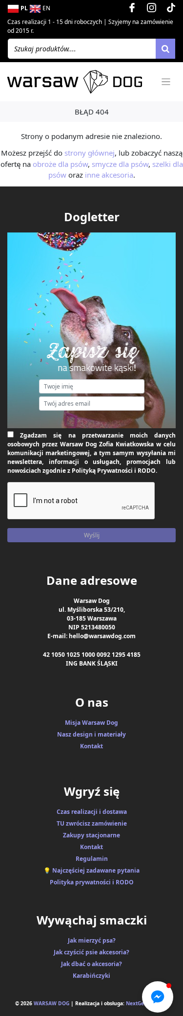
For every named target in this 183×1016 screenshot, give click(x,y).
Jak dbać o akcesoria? (91, 964)
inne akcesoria (109, 175)
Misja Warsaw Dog (91, 722)
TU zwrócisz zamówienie (92, 823)
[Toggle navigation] (166, 82)
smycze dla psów (120, 164)
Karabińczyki (91, 975)
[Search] (165, 49)
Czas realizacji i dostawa (92, 812)
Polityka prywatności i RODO (92, 882)
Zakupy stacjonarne (91, 835)
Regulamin (92, 858)
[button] (157, 997)
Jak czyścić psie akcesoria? (91, 952)
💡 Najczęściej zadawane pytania (91, 870)
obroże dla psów (60, 164)
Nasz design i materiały (91, 734)
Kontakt (91, 746)
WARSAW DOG (51, 1003)
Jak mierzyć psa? (92, 940)
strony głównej (89, 153)
